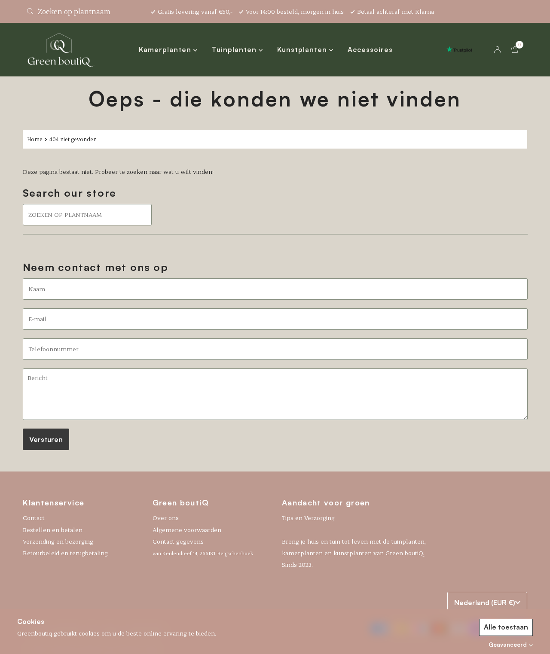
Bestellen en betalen (52, 529)
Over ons (166, 518)
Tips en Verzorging (308, 518)
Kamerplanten (166, 49)
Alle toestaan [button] (506, 627)
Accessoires (370, 49)
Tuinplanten (235, 49)
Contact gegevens (203, 547)
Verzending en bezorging (58, 541)
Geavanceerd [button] (508, 644)
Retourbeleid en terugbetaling (65, 553)
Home (35, 139)
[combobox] (83, 11)
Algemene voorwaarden (187, 529)
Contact (34, 518)
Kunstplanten (303, 49)
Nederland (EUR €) (484, 602)
